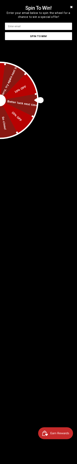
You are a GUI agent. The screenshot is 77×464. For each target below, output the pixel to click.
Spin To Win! (38, 36)
